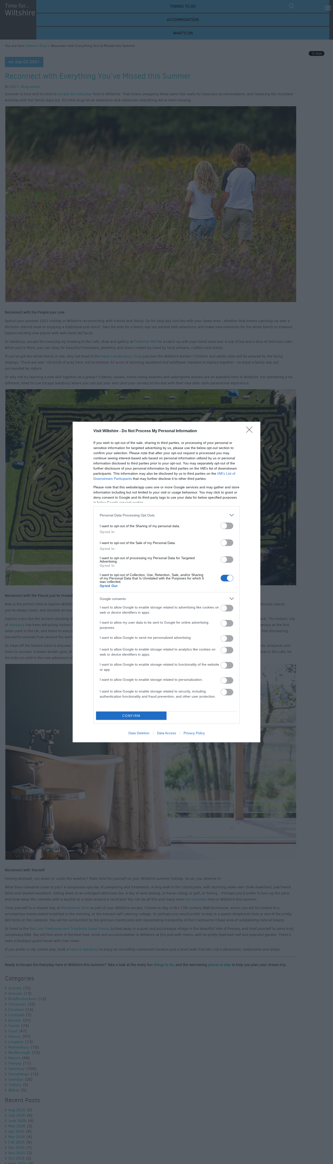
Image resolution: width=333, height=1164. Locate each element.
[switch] (227, 526)
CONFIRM (131, 716)
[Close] (250, 431)
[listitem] (166, 515)
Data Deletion (138, 733)
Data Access (166, 733)
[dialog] (166, 582)
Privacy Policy (194, 733)
